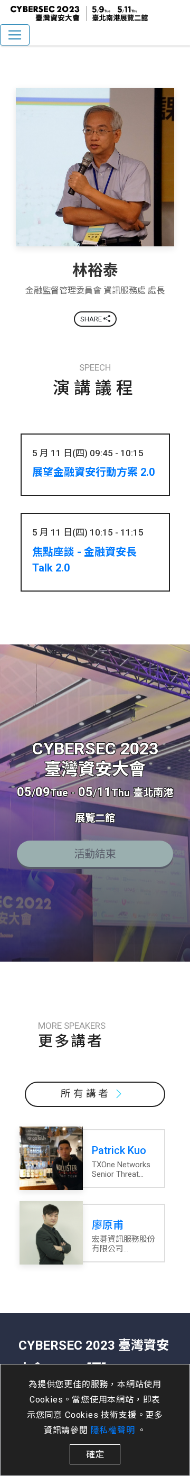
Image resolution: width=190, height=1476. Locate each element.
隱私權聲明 (114, 1430)
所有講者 (86, 1094)
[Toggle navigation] (15, 34)
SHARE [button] (91, 319)
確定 (95, 1454)
